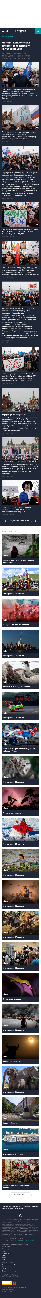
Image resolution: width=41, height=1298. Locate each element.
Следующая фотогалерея (19, 521)
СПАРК (4, 1251)
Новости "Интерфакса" (8, 1265)
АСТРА (3, 1259)
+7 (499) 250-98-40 (14, 1240)
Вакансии (35, 1206)
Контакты (5, 1206)
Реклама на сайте (7, 1208)
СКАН (3, 1267)
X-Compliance (5, 1253)
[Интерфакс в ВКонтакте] (10, 1275)
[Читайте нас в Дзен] (3, 1275)
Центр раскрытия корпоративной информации (15, 1271)
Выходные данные (8, 1289)
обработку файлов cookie (17, 1236)
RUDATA (4, 1269)
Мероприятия (19, 1208)
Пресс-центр (26, 1206)
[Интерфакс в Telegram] (6, 1275)
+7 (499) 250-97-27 (29, 1240)
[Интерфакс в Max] (16, 1275)
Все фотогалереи (20, 1195)
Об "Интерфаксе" (15, 1206)
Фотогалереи (8, 37)
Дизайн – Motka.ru (7, 1291)
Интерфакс (21, 31)
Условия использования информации (14, 1287)
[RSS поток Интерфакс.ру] (13, 1275)
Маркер (4, 1257)
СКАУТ (4, 1255)
